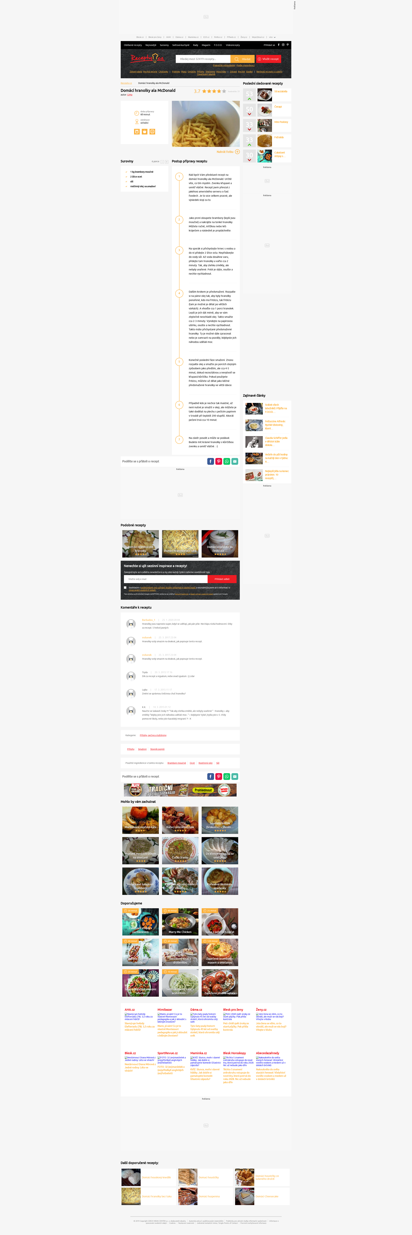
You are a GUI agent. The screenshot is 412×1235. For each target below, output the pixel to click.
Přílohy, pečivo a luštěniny (153, 735)
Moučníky (221, 71)
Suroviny (164, 45)
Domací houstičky (209, 1177)
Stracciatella (280, 91)
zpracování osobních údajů (142, 590)
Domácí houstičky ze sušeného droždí (267, 1177)
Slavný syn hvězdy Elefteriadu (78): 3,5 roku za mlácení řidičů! (140, 1026)
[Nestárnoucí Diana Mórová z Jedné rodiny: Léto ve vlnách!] (140, 1058)
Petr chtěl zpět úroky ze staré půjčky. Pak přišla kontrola (236, 1026)
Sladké (249, 71)
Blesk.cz (140, 37)
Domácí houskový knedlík (156, 1177)
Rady (195, 45)
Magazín (206, 45)
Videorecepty (233, 45)
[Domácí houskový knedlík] (131, 1177)
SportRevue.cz (168, 1053)
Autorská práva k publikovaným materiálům (206, 1221)
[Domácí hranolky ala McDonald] (206, 146)
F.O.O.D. (218, 45)
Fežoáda (279, 137)
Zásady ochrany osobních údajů (201, 594)
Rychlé (241, 71)
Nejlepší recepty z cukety (269, 71)
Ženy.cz (244, 37)
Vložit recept (270, 59)
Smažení (142, 749)
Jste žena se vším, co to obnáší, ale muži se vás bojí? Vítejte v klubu (271, 1026)
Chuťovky (163, 71)
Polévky (176, 71)
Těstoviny (210, 71)
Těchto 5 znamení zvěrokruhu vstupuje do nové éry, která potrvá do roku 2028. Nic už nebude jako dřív (237, 1076)
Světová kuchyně (180, 45)
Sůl (217, 763)
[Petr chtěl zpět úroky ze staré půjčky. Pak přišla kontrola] (238, 1016)
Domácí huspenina (209, 1196)
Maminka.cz (193, 37)
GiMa (129, 94)
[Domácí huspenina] (187, 1196)
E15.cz (206, 37)
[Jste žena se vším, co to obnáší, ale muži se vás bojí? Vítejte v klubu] (271, 1016)
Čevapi (278, 106)
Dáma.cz (179, 37)
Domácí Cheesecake (267, 1196)
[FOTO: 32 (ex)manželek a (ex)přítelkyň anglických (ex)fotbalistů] (173, 1059)
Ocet (192, 763)
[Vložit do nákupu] (144, 131)
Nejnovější (150, 45)
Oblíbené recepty (133, 45)
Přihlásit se (269, 45)
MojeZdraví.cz (258, 37)
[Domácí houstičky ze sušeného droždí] (244, 1177)
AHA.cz (130, 1009)
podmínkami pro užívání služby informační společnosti (168, 587)
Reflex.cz (218, 37)
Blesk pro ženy (155, 37)
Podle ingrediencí (246, 65)
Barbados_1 (148, 620)
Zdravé (233, 71)
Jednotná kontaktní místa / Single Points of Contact (217, 1223)
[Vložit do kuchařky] (137, 131)
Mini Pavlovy (281, 121)
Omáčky (192, 71)
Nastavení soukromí (186, 1223)
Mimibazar (165, 1009)
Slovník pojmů (157, 749)
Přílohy (200, 71)
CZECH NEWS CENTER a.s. (158, 1221)
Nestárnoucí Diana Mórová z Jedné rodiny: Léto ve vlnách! (140, 1067)
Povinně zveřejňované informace (253, 1223)
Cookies (172, 1223)
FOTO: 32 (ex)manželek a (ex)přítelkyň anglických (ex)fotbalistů (171, 1070)
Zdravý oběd (136, 71)
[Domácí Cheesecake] (244, 1196)
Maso (184, 71)
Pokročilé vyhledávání (224, 65)
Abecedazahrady (267, 1053)
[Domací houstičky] (187, 1177)
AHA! (168, 37)
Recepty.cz (126, 83)
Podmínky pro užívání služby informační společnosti (246, 1221)
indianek (147, 637)
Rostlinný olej (206, 763)
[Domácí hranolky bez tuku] (131, 1196)
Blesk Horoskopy (234, 1053)
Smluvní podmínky (182, 594)
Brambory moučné (177, 763)
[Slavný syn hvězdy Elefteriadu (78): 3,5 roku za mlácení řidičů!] (140, 1016)
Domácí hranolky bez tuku (157, 1196)
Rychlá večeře (150, 71)
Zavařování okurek (206, 74)
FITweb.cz (231, 37)
